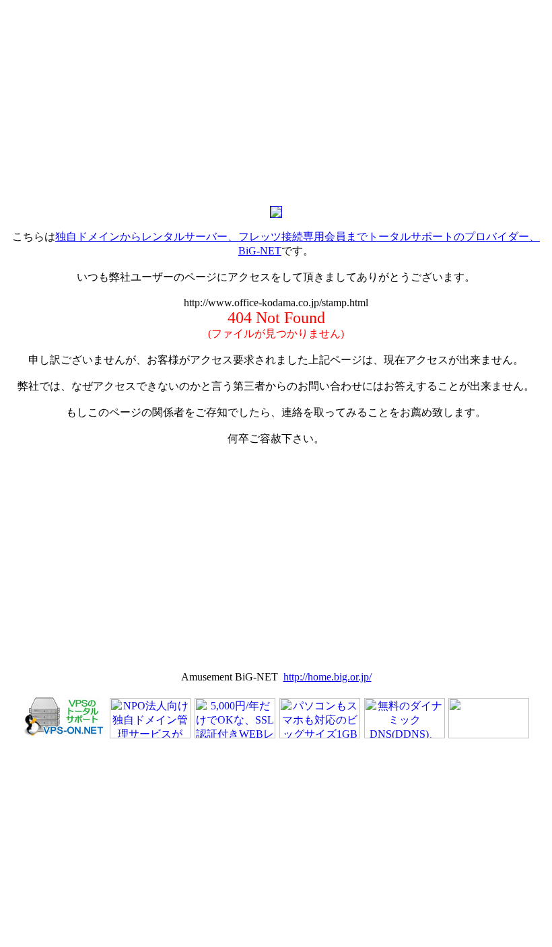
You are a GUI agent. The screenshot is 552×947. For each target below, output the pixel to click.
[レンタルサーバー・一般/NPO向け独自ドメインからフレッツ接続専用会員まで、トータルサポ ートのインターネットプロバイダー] (276, 214)
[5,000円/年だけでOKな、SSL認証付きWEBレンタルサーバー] (235, 734)
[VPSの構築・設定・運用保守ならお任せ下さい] (64, 734)
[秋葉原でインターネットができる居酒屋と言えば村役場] (488, 734)
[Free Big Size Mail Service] (320, 734)
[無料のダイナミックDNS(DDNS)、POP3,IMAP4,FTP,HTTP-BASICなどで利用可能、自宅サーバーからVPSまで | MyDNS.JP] (405, 734)
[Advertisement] (276, 99)
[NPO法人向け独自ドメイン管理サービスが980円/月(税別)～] (150, 734)
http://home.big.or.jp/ (327, 676)
